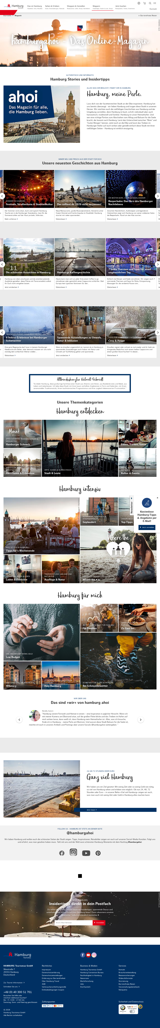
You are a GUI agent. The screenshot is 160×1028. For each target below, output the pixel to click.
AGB (43, 984)
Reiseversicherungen (127, 975)
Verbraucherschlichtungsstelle (54, 987)
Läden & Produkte (22, 569)
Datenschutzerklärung (51, 972)
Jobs (82, 984)
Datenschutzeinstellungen (52, 975)
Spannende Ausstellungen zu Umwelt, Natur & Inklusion (80, 332)
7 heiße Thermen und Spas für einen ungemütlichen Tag (131, 264)
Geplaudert (99, 511)
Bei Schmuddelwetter (118, 661)
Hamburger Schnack (22, 434)
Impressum (46, 970)
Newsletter (132, 507)
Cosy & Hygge (131, 332)
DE (155, 3)
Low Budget (42, 632)
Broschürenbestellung (127, 972)
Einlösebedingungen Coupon (53, 990)
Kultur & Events (137, 463)
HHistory (22, 675)
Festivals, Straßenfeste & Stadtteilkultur (29, 196)
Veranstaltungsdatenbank (129, 987)
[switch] (132, 1011)
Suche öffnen (150, 4)
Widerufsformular (126, 978)
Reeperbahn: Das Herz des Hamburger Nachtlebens (131, 196)
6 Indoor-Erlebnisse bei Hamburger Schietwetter (29, 332)
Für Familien (99, 618)
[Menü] (136, 1005)
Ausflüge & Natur (61, 569)
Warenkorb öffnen (144, 4)
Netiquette (123, 990)
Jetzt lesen (80, 788)
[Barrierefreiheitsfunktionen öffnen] (139, 4)
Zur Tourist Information (13, 983)
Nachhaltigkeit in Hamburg (91, 975)
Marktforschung (86, 981)
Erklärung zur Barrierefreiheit (53, 978)
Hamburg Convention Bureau (92, 972)
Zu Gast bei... (137, 618)
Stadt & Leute (80, 448)
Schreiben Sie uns (11, 987)
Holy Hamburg (61, 675)
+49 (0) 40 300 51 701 (18, 992)
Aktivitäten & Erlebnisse (22, 463)
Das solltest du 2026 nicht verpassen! (80, 196)
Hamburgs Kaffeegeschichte (80, 264)
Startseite (7, 16)
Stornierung (123, 981)
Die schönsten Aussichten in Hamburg (29, 264)
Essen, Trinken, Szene (137, 434)
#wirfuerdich (85, 987)
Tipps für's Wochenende (42, 525)
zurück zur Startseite (42, 955)
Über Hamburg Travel (50, 981)
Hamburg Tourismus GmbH (91, 970)
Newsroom (84, 978)
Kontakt (153, 9)
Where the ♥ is (118, 554)
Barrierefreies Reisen (148, 16)
